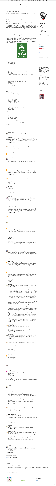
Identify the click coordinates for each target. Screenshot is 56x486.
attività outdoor (44, 56)
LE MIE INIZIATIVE (43, 31)
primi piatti (41, 79)
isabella (9, 196)
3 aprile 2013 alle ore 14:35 (11, 218)
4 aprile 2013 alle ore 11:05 (11, 321)
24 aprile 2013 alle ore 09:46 (12, 428)
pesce (43, 77)
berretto (48, 57)
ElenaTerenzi (9, 132)
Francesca (9, 157)
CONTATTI (41, 30)
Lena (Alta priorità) (10, 206)
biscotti (44, 58)
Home (41, 25)
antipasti (40, 56)
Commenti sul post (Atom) (12, 455)
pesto (45, 77)
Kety (8, 370)
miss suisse (9, 334)
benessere (45, 57)
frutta (40, 69)
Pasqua (46, 76)
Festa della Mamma (43, 67)
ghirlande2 (40, 70)
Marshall (9, 137)
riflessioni (41, 81)
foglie (46, 68)
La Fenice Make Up (10, 414)
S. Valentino (40, 82)
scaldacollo (46, 82)
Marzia (9, 249)
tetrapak (47, 85)
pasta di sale (41, 77)
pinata (46, 78)
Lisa (8, 168)
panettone (40, 76)
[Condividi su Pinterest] (9, 124)
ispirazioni (40, 72)
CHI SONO (41, 29)
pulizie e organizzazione (46, 79)
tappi (42, 85)
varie (45, 86)
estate (47, 65)
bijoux (42, 58)
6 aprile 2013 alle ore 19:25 (11, 375)
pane (48, 75)
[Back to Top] (54, 484)
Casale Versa (9, 152)
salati (43, 82)
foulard (48, 68)
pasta (48, 76)
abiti (40, 55)
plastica (48, 78)
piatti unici (47, 77)
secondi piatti (41, 83)
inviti (48, 71)
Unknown (9, 261)
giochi (44, 70)
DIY (40, 26)
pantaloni (43, 76)
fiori (44, 68)
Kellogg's (44, 72)
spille (46, 83)
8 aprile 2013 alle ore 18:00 (11, 403)
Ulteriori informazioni (44, 0)
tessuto (44, 85)
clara (8, 284)
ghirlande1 (48, 69)
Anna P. (9, 354)
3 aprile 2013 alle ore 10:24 (11, 174)
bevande (40, 58)
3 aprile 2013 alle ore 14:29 (11, 212)
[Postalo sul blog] (7, 124)
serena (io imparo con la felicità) (12, 378)
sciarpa (48, 82)
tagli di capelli (41, 84)
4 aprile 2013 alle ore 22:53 (11, 338)
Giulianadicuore (10, 431)
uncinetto (42, 86)
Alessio (47, 55)
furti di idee (44, 69)
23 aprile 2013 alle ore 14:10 (11, 422)
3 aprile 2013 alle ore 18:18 (11, 224)
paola (8, 186)
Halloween (40, 71)
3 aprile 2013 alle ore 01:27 (11, 142)
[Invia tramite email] (6, 124)
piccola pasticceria (42, 78)
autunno (48, 56)
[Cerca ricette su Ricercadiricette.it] (39, 478)
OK (48, 0)
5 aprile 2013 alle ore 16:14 (11, 361)
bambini (41, 57)
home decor (45, 71)
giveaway (48, 70)
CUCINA (41, 27)
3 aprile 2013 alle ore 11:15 (11, 183)
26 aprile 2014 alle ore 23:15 (11, 450)
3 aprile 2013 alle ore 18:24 (11, 238)
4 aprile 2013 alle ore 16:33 (11, 331)
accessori (43, 55)
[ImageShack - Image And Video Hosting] (39, 52)
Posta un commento (10, 452)
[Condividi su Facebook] (8, 124)
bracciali (48, 58)
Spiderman (44, 83)
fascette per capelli (44, 66)
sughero (48, 83)
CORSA (41, 28)
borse (46, 58)
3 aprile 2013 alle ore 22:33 (11, 281)
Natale (42, 75)
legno (46, 72)
